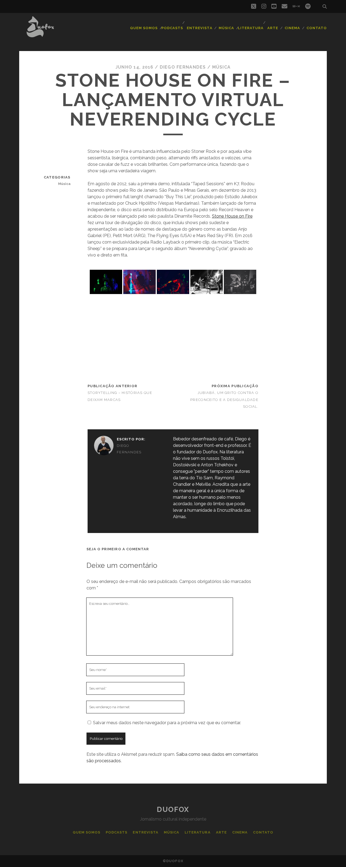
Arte (272, 28)
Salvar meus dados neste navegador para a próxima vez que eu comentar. (167, 722)
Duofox (173, 809)
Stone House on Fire (232, 216)
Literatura (251, 28)
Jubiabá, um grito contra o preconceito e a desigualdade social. (224, 399)
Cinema (292, 28)
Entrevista (199, 28)
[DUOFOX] (40, 35)
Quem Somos (144, 28)
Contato (317, 28)
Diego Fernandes (183, 67)
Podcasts (172, 28)
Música (226, 28)
